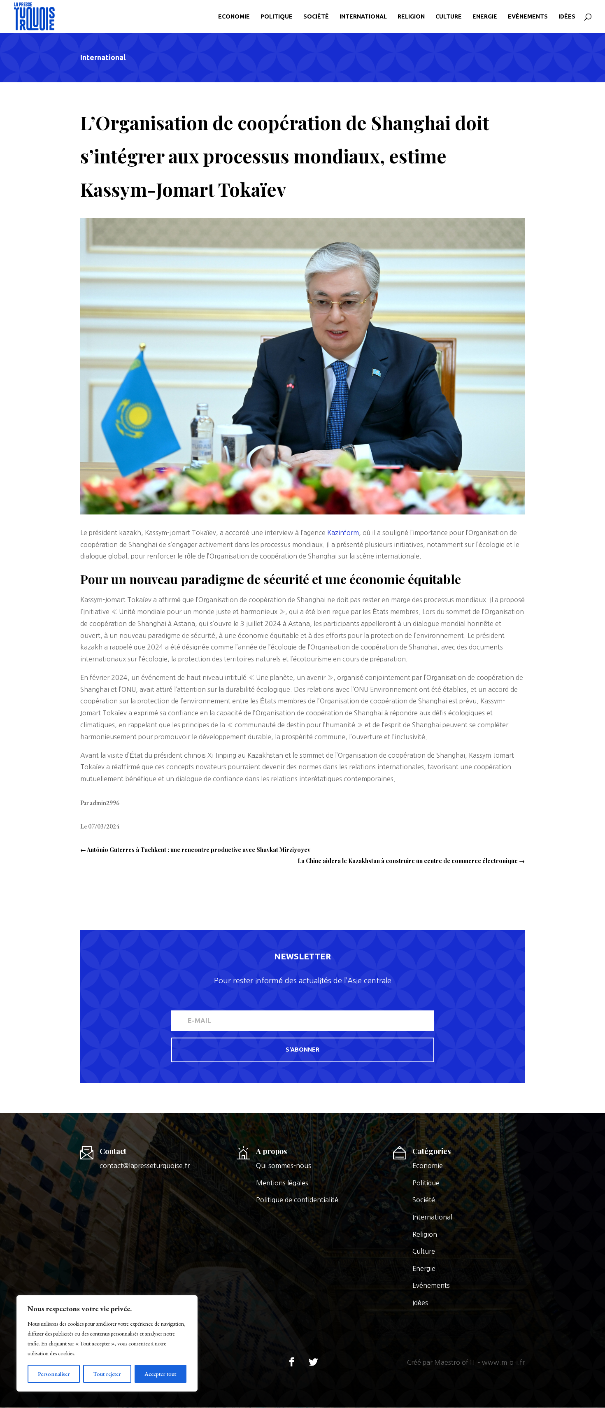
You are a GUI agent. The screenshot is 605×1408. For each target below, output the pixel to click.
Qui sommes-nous (283, 1165)
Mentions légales (282, 1183)
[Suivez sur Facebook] (292, 1362)
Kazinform (343, 532)
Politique (277, 17)
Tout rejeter (107, 1374)
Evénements (528, 17)
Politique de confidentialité (297, 1199)
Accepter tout (160, 1374)
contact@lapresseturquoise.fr (145, 1165)
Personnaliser (54, 1374)
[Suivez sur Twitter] (313, 1362)
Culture (448, 17)
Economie (234, 17)
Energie (484, 17)
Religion (411, 17)
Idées (566, 17)
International (363, 17)
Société (316, 17)
